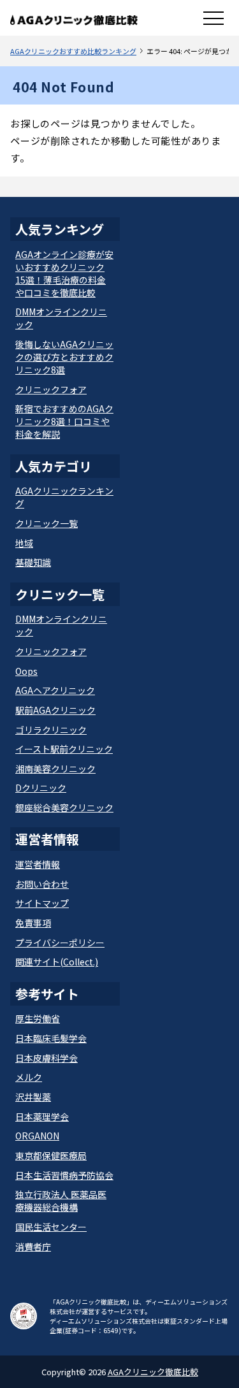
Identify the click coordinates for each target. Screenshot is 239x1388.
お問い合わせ (42, 884)
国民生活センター (51, 1226)
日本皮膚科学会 (46, 1058)
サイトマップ (42, 903)
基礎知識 (33, 562)
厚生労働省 (37, 1018)
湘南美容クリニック (55, 768)
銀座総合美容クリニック (64, 807)
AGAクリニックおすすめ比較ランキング (73, 51)
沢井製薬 (33, 1096)
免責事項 (33, 922)
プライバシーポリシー (60, 942)
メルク (28, 1077)
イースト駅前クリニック (64, 748)
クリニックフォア (51, 389)
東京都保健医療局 (51, 1155)
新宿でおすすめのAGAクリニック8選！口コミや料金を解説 (64, 421)
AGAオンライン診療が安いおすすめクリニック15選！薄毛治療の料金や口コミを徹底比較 (64, 273)
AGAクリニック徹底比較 (153, 1372)
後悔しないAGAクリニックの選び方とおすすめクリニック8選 (64, 357)
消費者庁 (33, 1246)
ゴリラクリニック (51, 729)
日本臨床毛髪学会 (51, 1038)
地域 (24, 543)
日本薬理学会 (42, 1116)
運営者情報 (37, 864)
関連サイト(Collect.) (56, 961)
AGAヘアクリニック (55, 690)
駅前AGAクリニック (55, 710)
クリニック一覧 (46, 523)
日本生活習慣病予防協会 (64, 1175)
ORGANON (37, 1135)
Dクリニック (40, 787)
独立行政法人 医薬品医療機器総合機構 (60, 1200)
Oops (26, 671)
